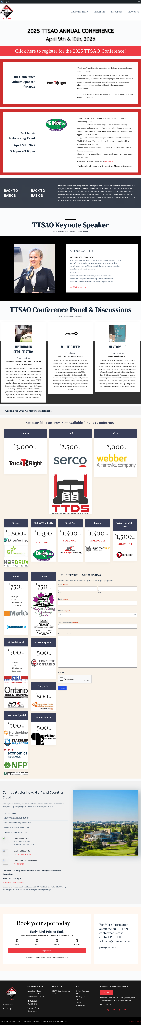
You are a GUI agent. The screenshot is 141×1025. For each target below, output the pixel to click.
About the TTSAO (79, 12)
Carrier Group (32, 1011)
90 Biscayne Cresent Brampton (13, 882)
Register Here (109, 161)
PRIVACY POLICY (134, 1021)
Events (54, 994)
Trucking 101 (80, 997)
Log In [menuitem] (7, 2)
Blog (77, 1000)
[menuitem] (2, 2)
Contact (78, 1003)
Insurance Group (33, 1008)
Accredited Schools (34, 991)
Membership (99, 12)
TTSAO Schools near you (61, 991)
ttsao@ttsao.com (12, 1009)
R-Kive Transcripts (82, 991)
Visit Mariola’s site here (78, 287)
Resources (116, 12)
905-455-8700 (19, 864)
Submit (62, 688)
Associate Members (34, 994)
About (78, 994)
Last (99, 592)
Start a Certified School (36, 997)
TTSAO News (133, 12)
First (59, 592)
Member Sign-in (81, 1005)
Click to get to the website (23, 854)
